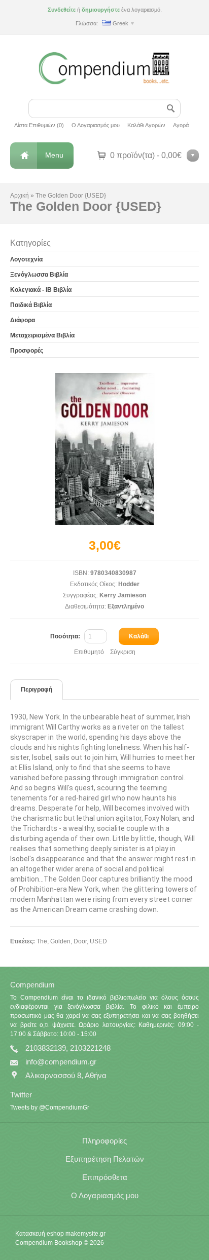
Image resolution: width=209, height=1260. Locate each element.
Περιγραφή (36, 689)
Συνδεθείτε (62, 10)
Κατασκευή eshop (39, 1233)
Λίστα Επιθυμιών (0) (39, 125)
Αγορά (181, 125)
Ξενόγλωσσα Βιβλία (39, 274)
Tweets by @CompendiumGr (49, 1107)
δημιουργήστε (101, 10)
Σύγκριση (122, 652)
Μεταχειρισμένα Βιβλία (42, 335)
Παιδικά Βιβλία (31, 305)
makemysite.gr (85, 1233)
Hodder (129, 584)
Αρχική (19, 195)
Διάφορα (22, 320)
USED (98, 941)
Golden (60, 941)
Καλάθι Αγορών (146, 125)
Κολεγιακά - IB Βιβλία (41, 289)
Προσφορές (26, 350)
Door (80, 941)
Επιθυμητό (89, 652)
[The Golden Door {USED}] (104, 449)
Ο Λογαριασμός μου (96, 125)
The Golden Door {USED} (71, 195)
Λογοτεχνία (26, 259)
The (42, 941)
